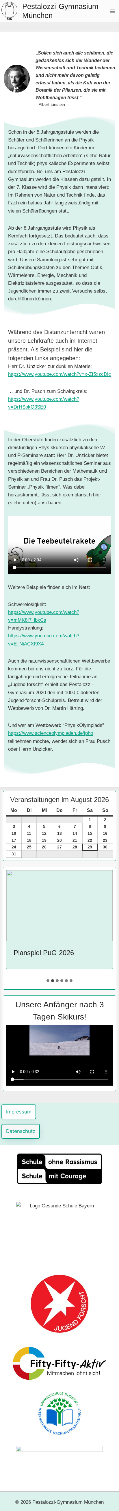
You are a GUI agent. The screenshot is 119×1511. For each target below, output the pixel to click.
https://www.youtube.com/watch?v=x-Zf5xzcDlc (59, 374)
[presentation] (59, 905)
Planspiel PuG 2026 (44, 953)
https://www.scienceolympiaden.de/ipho (50, 733)
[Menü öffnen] (112, 11)
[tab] (48, 980)
